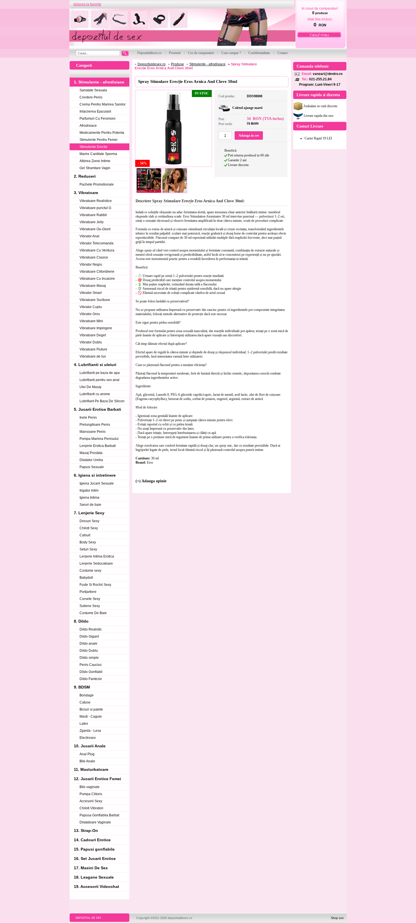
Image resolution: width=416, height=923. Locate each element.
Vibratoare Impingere (96, 328)
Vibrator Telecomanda (96, 243)
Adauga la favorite (87, 4)
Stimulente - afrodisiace (207, 64)
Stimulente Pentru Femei (98, 140)
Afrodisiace (88, 126)
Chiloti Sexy (89, 528)
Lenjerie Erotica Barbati (98, 446)
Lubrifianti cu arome (95, 394)
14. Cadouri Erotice (92, 840)
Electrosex (88, 738)
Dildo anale (88, 644)
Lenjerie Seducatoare (96, 563)
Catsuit (85, 535)
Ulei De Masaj (90, 387)
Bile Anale (87, 761)
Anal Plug (87, 754)
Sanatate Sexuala (93, 90)
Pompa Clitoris (91, 794)
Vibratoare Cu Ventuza (97, 250)
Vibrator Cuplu (91, 307)
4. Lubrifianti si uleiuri (95, 364)
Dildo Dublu (89, 651)
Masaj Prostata (91, 453)
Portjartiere (88, 592)
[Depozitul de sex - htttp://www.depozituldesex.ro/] (181, 28)
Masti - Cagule (91, 716)
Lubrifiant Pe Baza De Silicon (102, 401)
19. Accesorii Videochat (96, 886)
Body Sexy (88, 542)
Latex (84, 724)
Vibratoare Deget (93, 335)
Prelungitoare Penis (95, 425)
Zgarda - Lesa (90, 731)
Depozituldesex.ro (152, 64)
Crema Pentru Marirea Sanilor (103, 104)
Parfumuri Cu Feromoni (97, 119)
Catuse (85, 702)
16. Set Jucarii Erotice (95, 858)
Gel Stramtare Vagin (95, 168)
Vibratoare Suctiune (95, 300)
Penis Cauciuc (91, 665)
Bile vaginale (90, 787)
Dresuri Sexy (89, 521)
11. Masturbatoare (91, 769)
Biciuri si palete (91, 709)
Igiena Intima (89, 498)
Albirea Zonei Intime (95, 161)
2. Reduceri (85, 176)
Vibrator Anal (89, 236)
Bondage (87, 695)
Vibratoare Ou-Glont (95, 229)
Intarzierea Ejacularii (95, 111)
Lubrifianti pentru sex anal (99, 380)
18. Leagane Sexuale (94, 877)
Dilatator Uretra (91, 460)
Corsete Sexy (90, 599)
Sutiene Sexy (90, 606)
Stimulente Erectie (94, 147)
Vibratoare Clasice (94, 257)
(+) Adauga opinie (151, 481)
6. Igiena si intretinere (95, 475)
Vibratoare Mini (91, 321)
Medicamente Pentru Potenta (102, 133)
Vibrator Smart (91, 293)
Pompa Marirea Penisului (99, 439)
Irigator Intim (89, 490)
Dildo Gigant (89, 636)
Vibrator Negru (91, 264)
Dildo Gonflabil (91, 672)
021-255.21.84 (320, 79)
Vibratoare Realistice (96, 201)
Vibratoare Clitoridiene (97, 272)
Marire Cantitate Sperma (98, 154)
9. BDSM (82, 687)
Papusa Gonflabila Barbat (99, 815)
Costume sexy (90, 571)
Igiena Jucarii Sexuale (97, 483)
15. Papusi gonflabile (94, 849)
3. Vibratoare (86, 192)
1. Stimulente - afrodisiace (99, 82)
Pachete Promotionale (97, 184)
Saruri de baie (90, 505)
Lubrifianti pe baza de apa (100, 373)
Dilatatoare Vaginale (95, 822)
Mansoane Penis (93, 432)
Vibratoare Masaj (93, 286)
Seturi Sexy (88, 549)
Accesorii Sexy (91, 801)
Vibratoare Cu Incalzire (97, 279)
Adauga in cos (249, 135)
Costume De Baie (93, 613)
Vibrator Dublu (91, 342)
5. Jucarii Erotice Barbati (97, 409)
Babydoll (86, 578)
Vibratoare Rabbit (93, 215)
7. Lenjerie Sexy (89, 513)
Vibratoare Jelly (92, 222)
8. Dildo (81, 621)
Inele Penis (88, 417)
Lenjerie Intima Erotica (97, 556)
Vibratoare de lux (93, 356)
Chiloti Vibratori (91, 808)
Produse (177, 64)
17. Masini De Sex (91, 868)
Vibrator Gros (90, 314)
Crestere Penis (91, 97)
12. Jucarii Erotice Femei (97, 778)
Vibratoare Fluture (93, 349)
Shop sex (337, 918)
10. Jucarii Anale (90, 746)
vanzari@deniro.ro (327, 74)
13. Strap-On (86, 830)
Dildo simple (89, 658)
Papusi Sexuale (92, 467)
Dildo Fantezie (91, 679)
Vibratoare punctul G (95, 208)
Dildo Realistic (91, 629)
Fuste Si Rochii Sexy (95, 585)
